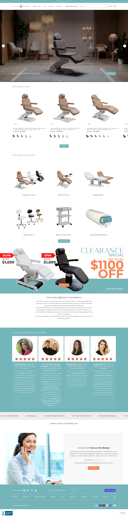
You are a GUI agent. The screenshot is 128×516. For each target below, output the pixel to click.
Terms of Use (94, 497)
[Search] (108, 6)
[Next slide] (72, 80)
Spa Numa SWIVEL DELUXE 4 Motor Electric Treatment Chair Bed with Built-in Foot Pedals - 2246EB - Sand (103, 129)
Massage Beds (98, 195)
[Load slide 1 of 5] (59, 80)
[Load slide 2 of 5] (62, 80)
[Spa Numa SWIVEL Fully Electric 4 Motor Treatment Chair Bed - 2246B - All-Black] (124, 136)
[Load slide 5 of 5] (68, 80)
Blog (115, 497)
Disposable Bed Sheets (98, 235)
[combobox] (94, 6)
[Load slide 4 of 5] (66, 80)
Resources (106, 497)
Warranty (53, 497)
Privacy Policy (73, 497)
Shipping (83, 497)
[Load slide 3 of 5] (64, 80)
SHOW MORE (64, 241)
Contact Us (93, 468)
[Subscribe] (91, 490)
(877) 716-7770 (97, 460)
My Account (26, 497)
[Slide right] (67, 142)
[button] (37, 6)
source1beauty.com (23, 505)
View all (64, 146)
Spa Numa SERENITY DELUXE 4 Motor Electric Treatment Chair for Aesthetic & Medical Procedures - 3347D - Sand (29, 129)
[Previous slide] (56, 80)
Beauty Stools (28, 235)
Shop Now (111, 73)
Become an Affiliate (40, 497)
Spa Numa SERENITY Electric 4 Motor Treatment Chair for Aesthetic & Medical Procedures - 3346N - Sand (65, 129)
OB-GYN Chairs (63, 195)
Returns (62, 497)
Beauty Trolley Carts (63, 235)
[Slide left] (60, 142)
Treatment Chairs (28, 195)
